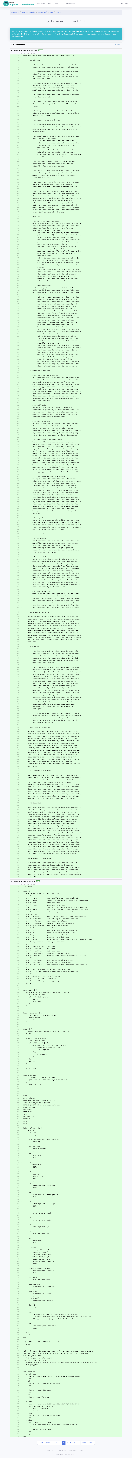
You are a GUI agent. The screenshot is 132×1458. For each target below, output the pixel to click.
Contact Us (50, 1450)
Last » (91, 1443)
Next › (84, 1443)
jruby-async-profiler (28, 12)
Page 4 (58, 12)
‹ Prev (47, 1443)
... (80, 1442)
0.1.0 (51, 12)
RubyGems (15, 12)
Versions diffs (42, 12)
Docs (81, 1450)
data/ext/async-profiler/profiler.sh (24, 881)
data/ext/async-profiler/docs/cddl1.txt (25, 50)
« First (41, 1443)
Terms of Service (61, 1450)
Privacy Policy (73, 1450)
